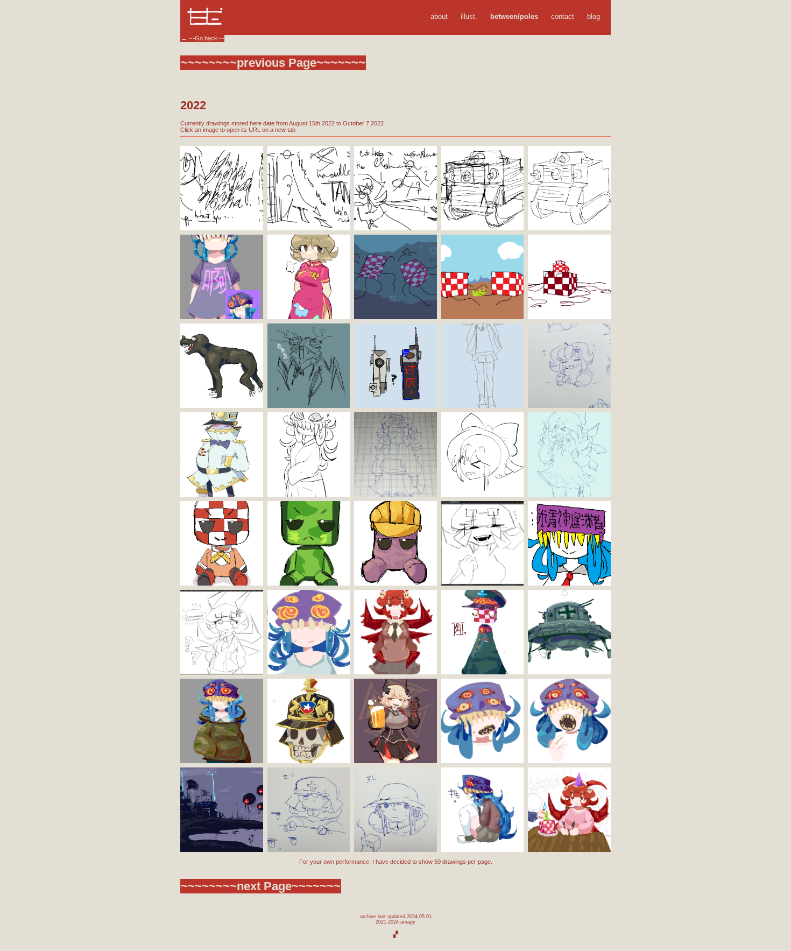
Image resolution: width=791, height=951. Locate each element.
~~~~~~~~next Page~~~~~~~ (261, 886)
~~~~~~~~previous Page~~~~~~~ (273, 62)
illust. (469, 16)
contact (562, 16)
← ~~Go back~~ (202, 38)
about (439, 16)
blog (593, 16)
